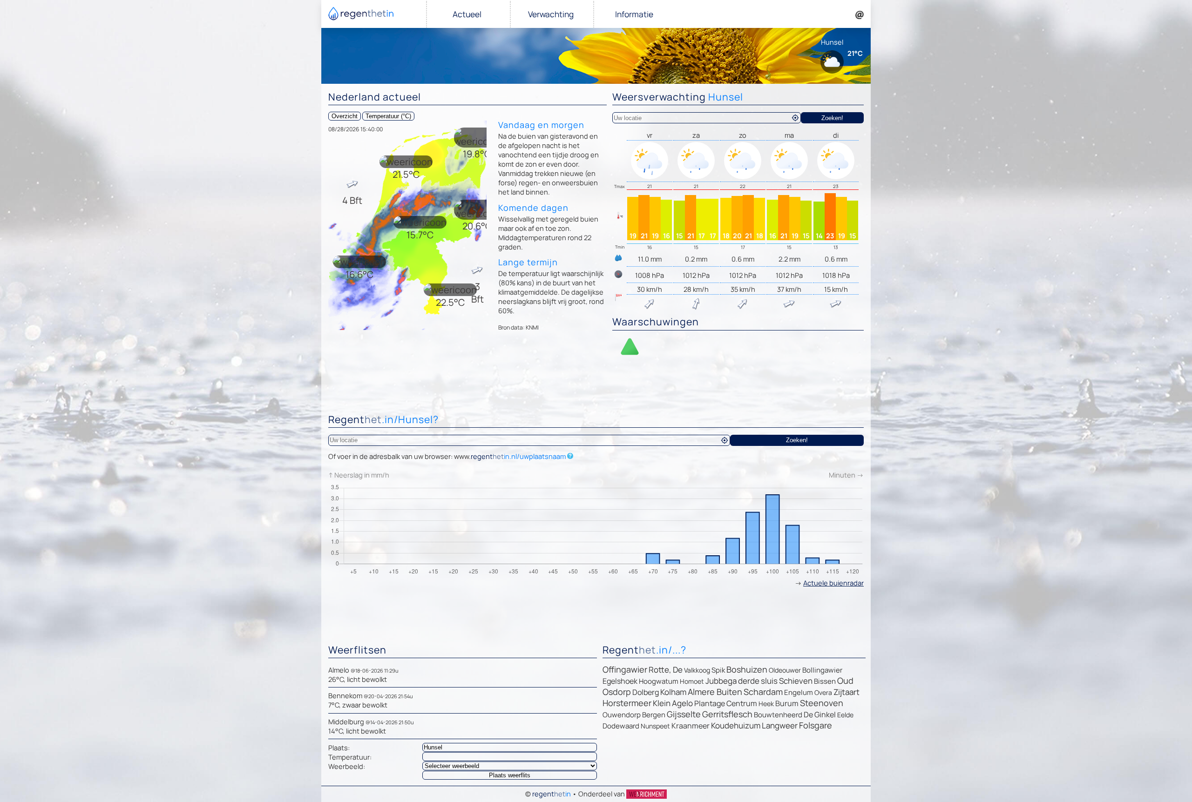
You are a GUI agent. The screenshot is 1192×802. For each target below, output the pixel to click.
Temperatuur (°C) (388, 116)
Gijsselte (684, 714)
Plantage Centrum (725, 703)
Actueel (467, 14)
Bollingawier (822, 670)
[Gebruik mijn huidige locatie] (795, 117)
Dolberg (645, 692)
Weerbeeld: (346, 766)
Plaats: (339, 747)
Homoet (692, 681)
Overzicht (345, 116)
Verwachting (551, 14)
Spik (718, 670)
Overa (823, 692)
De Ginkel (820, 714)
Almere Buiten (715, 691)
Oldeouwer (785, 670)
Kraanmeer (690, 726)
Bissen (825, 681)
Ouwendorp (622, 715)
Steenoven (821, 702)
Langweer (780, 725)
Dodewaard (621, 726)
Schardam (763, 691)
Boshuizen (746, 669)
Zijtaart (846, 692)
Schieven (796, 680)
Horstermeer (627, 702)
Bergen (653, 715)
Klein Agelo (673, 703)
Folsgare (815, 725)
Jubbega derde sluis (741, 680)
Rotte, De (666, 669)
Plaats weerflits (509, 775)
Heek (766, 703)
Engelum (798, 692)
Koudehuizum (735, 725)
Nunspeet (655, 725)
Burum (787, 703)
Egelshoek (620, 681)
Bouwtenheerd (778, 715)
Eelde (845, 714)
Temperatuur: (350, 757)
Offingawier (625, 669)
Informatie (634, 14)
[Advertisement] (596, 385)
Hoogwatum (658, 681)
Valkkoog (697, 670)
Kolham (673, 692)
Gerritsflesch (727, 714)
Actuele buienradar (833, 582)
